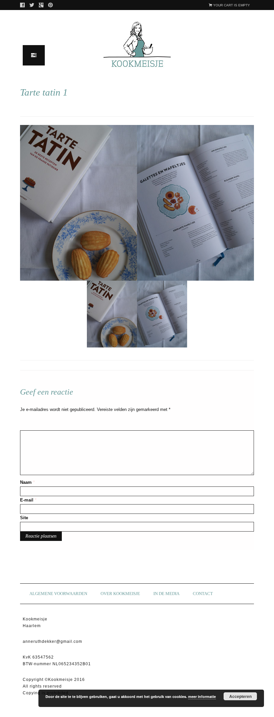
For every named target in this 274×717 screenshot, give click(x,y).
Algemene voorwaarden (58, 593)
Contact (203, 593)
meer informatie (202, 696)
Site (24, 517)
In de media (166, 593)
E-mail (28, 500)
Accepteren (240, 696)
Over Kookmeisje (120, 593)
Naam (27, 482)
